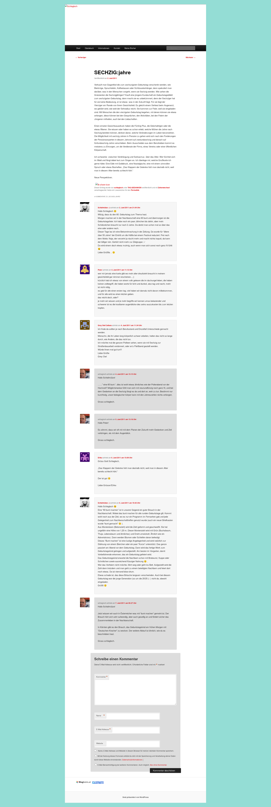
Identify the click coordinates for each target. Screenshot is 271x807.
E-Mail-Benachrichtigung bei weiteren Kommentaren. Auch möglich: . (132, 765)
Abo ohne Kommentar (158, 765)
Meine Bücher (130, 48)
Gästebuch (89, 48)
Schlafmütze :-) (104, 207)
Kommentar (102, 677)
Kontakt (117, 48)
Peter (100, 270)
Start (78, 48)
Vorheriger (81, 57)
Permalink (135, 190)
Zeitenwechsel (164, 187)
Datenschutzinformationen (132, 759)
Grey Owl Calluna (105, 325)
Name (100, 715)
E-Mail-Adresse (103, 729)
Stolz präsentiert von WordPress (136, 797)
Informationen (103, 48)
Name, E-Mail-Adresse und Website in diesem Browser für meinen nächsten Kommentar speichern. (136, 751)
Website (99, 743)
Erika (100, 457)
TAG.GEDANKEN (134, 187)
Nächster (190, 57)
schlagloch (118, 187)
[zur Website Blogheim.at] (84, 783)
